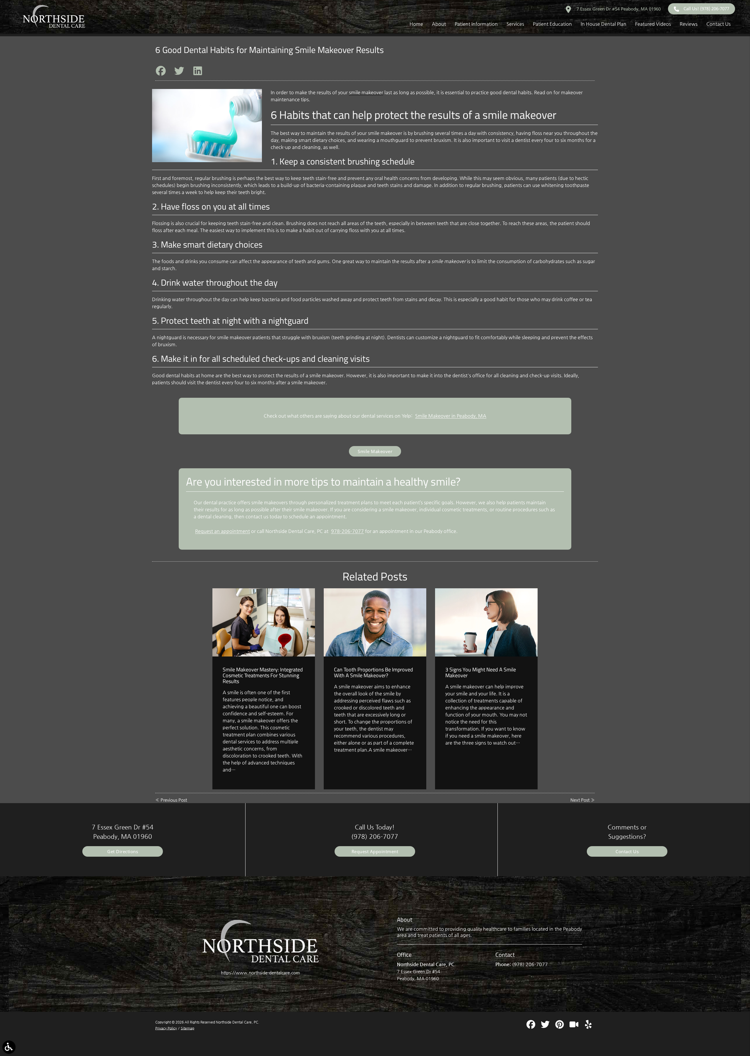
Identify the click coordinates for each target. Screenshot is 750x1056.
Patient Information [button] (476, 24)
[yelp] (588, 1026)
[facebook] (531, 1026)
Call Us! (706, 8)
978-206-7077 (347, 531)
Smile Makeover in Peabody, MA (450, 416)
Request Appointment (375, 851)
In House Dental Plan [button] (603, 24)
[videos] (574, 1026)
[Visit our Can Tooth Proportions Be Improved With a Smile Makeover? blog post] (375, 622)
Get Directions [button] (122, 851)
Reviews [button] (689, 24)
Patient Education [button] (552, 24)
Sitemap (187, 1028)
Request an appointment (222, 531)
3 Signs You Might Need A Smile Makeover (480, 672)
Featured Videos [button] (653, 24)
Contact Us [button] (718, 24)
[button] (9, 1047)
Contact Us (627, 851)
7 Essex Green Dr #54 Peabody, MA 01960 (618, 9)
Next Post (579, 799)
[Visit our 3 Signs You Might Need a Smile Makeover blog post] (486, 622)
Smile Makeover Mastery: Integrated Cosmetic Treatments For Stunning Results (263, 675)
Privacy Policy (166, 1028)
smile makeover (366, 92)
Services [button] (515, 24)
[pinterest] (560, 1026)
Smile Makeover (375, 451)
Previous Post (174, 799)
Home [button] (416, 24)
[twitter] (546, 1026)
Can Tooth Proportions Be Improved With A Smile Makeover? (373, 672)
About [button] (439, 24)
